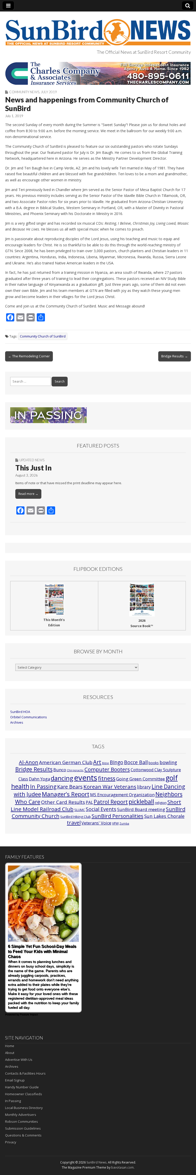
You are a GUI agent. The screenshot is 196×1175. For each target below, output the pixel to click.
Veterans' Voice (96, 823)
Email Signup (15, 1080)
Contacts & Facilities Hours (25, 1073)
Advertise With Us (18, 1059)
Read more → (28, 494)
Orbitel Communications (28, 717)
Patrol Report (111, 801)
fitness (106, 778)
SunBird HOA (20, 712)
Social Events (101, 809)
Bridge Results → (174, 356)
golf (172, 777)
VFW (115, 823)
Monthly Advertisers (20, 1114)
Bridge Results (34, 769)
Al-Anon (28, 762)
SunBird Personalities (117, 815)
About (9, 1052)
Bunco (59, 770)
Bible (105, 763)
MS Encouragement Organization (122, 795)
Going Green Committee (140, 779)
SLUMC (79, 809)
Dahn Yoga (39, 779)
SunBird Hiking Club (75, 816)
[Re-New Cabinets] (98, 73)
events (85, 778)
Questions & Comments (23, 1135)
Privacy (10, 1142)
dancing (62, 778)
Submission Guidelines (23, 1128)
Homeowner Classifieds (23, 1094)
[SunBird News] (98, 29)
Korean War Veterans (109, 786)
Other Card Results (63, 802)
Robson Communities (21, 1121)
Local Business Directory (24, 1107)
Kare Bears (70, 786)
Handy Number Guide (22, 1087)
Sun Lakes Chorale (164, 816)
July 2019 (49, 92)
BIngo (116, 762)
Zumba (124, 823)
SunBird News (96, 1162)
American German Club (65, 762)
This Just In (33, 467)
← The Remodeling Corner (29, 356)
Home (9, 1046)
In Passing (43, 786)
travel (74, 822)
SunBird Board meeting (141, 809)
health (20, 786)
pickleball (141, 802)
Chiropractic (75, 770)
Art (97, 762)
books (154, 762)
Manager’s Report (65, 794)
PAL (89, 802)
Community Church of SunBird (43, 336)
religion (161, 802)
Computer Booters (107, 769)
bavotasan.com (122, 1167)
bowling (168, 762)
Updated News (31, 460)
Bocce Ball (136, 762)
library (144, 787)
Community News (24, 92)
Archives (16, 722)
